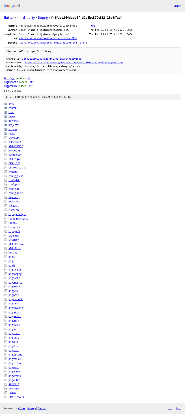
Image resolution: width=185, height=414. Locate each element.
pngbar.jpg (14, 269)
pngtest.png (15, 354)
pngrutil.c (13, 337)
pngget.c (13, 290)
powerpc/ (14, 120)
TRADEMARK (16, 397)
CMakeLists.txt (17, 167)
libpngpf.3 (14, 231)
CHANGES (14, 163)
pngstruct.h (14, 346)
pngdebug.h (15, 282)
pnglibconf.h (11, 82)
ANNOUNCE (15, 146)
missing (12, 252)
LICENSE (13, 235)
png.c (11, 261)
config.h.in (14, 180)
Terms (42, 408)
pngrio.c (13, 329)
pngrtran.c (14, 333)
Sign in (177, 5)
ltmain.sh (13, 239)
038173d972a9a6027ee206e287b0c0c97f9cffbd (48, 38)
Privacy (31, 408)
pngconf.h (14, 278)
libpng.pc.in (14, 227)
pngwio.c (13, 367)
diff (83, 42)
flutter (9, 17)
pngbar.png (14, 274)
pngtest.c (13, 350)
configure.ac (15, 193)
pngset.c (13, 341)
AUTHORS (14, 150)
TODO (12, 393)
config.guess (15, 176)
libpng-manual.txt (18, 218)
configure (14, 188)
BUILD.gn (9, 78)
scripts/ (12, 129)
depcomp (14, 197)
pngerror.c (14, 286)
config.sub (14, 184)
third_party (26, 17)
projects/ (13, 125)
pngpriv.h (13, 320)
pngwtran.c (14, 376)
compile (13, 172)
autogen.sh (14, 154)
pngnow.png (15, 307)
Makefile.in (14, 248)
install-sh (13, 210)
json (178, 408)
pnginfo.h (13, 295)
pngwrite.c (14, 371)
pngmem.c (14, 303)
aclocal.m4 (14, 142)
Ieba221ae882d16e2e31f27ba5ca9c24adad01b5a (51, 58)
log (93, 25)
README (13, 384)
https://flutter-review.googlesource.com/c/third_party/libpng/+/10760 (74, 62)
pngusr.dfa (14, 363)
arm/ (11, 103)
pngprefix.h (10, 86)
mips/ (11, 116)
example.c (14, 201)
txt (170, 408)
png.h (11, 265)
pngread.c (14, 324)
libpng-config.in (17, 214)
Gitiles (21, 408)
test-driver (14, 388)
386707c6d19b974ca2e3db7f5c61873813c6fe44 (48, 42)
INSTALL (13, 205)
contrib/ (13, 108)
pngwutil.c (14, 380)
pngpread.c (14, 312)
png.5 (11, 256)
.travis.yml (14, 137)
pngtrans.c (14, 359)
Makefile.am (15, 244)
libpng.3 (12, 222)
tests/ (11, 133)
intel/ (11, 112)
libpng (43, 17)
